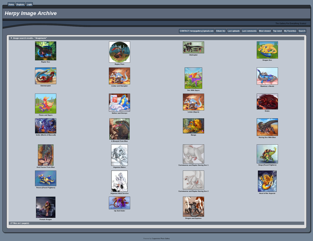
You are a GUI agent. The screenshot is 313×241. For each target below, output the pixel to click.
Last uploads (234, 31)
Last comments (249, 31)
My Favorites (290, 31)
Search (302, 31)
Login (29, 4)
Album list (220, 31)
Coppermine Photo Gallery (161, 238)
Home (11, 4)
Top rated (277, 31)
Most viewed (265, 31)
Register (20, 4)
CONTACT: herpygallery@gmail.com (197, 31)
